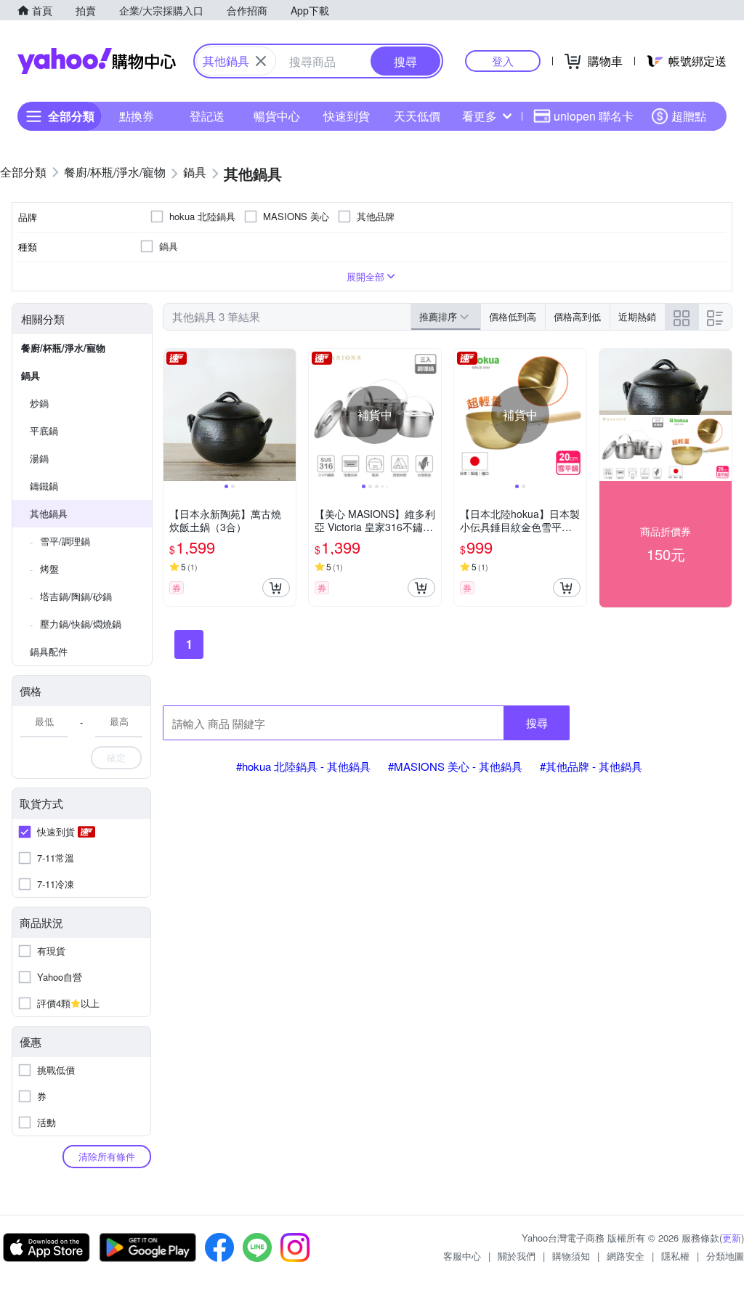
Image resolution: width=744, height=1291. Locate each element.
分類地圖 (725, 1256)
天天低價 (417, 116)
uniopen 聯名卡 (594, 116)
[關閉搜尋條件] (261, 61)
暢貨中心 (277, 116)
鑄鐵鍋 (44, 486)
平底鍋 (44, 430)
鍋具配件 (49, 651)
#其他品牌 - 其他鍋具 (591, 766)
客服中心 (462, 1256)
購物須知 (571, 1256)
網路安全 (625, 1256)
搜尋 (537, 722)
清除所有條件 (106, 1156)
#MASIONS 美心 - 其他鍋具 (455, 766)
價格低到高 (512, 316)
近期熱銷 (637, 316)
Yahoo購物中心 (96, 61)
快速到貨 (346, 116)
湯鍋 (39, 458)
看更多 (479, 116)
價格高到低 (577, 316)
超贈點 (688, 116)
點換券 (136, 116)
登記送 (207, 116)
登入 (503, 60)
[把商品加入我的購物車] (276, 587)
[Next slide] (286, 415)
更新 (731, 1238)
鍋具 (30, 375)
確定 (116, 757)
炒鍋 (39, 403)
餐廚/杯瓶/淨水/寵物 (63, 348)
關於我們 (516, 1256)
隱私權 (675, 1256)
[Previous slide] (172, 415)
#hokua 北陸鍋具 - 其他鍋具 (303, 766)
